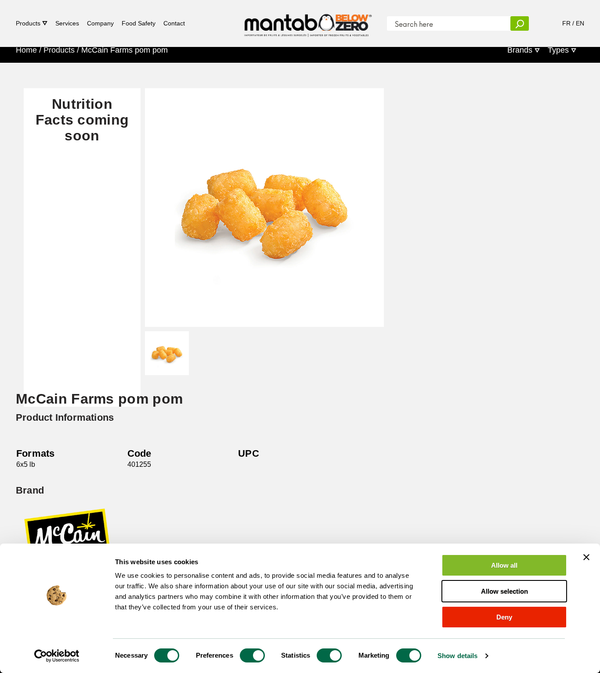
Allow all (504, 565)
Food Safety (138, 23)
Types (558, 50)
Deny (504, 617)
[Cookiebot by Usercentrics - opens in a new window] (56, 655)
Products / (61, 50)
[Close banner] (586, 557)
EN (580, 23)
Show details (457, 655)
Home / (28, 50)
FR (566, 23)
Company (100, 23)
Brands (519, 50)
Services (67, 23)
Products (28, 23)
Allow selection (504, 591)
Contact (174, 23)
